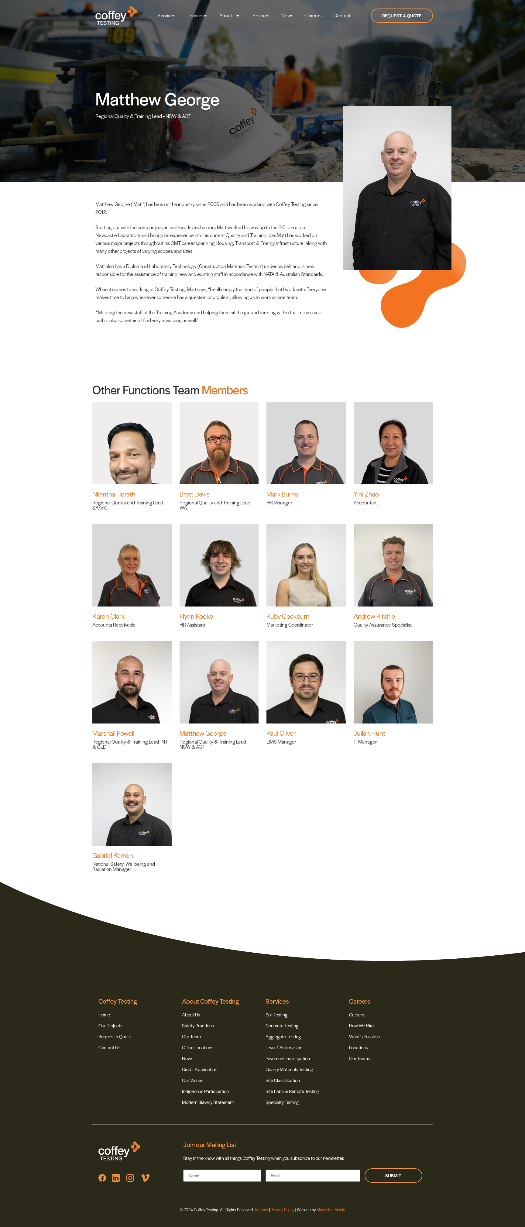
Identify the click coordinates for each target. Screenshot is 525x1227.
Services (166, 15)
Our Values (192, 1080)
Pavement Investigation (288, 1058)
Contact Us (109, 1047)
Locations (197, 15)
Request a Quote (114, 1036)
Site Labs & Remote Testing (292, 1091)
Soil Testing (276, 1014)
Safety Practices (198, 1025)
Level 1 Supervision (284, 1047)
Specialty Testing (282, 1102)
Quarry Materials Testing (289, 1069)
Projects (260, 15)
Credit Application (199, 1069)
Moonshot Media (331, 1209)
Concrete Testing (282, 1025)
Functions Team (161, 389)
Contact (342, 15)
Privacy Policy (282, 1209)
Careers (313, 15)
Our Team (191, 1036)
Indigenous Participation (205, 1091)
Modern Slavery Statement (208, 1102)
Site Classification (283, 1080)
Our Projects (110, 1025)
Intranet (262, 1209)
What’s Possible (364, 1036)
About (225, 15)
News (287, 15)
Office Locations (197, 1047)
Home (104, 1014)
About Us (191, 1014)
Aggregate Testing (283, 1036)
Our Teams (359, 1058)
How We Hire (361, 1025)
